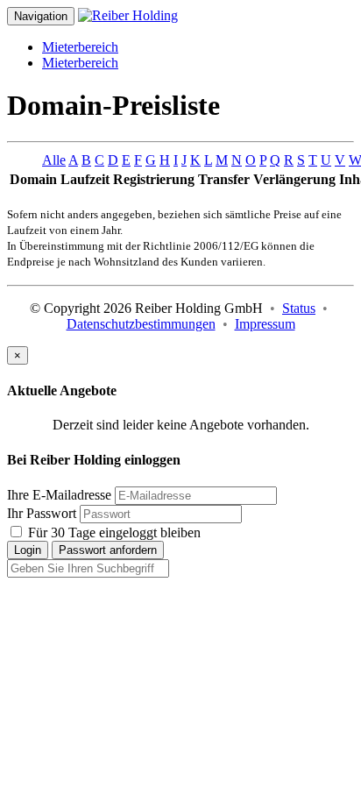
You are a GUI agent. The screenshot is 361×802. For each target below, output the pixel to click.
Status (298, 308)
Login (27, 550)
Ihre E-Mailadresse (59, 494)
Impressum (265, 323)
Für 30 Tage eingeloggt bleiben (113, 532)
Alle (54, 160)
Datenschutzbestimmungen (141, 323)
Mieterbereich (80, 46)
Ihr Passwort (41, 513)
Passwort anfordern (108, 550)
